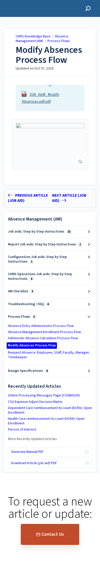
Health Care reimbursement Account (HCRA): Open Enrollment (46, 421)
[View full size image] (50, 144)
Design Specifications (28, 370)
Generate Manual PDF (27, 451)
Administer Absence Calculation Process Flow (43, 338)
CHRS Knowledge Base (33, 36)
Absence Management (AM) (42, 39)
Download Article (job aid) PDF (34, 463)
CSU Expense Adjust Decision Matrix (35, 401)
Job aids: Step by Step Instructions (39, 231)
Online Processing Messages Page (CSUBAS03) (44, 395)
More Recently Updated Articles (32, 439)
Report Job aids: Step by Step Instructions (44, 244)
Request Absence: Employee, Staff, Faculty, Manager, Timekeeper (49, 355)
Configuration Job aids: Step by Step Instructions (37, 259)
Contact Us (53, 534)
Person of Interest (22, 429)
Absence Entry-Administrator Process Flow (41, 325)
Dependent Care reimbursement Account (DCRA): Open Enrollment (50, 410)
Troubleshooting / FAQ (28, 304)
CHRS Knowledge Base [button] (27, 3)
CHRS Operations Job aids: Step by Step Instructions (40, 276)
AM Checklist (20, 291)
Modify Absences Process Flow (49, 55)
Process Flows (58, 41)
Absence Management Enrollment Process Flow (44, 332)
